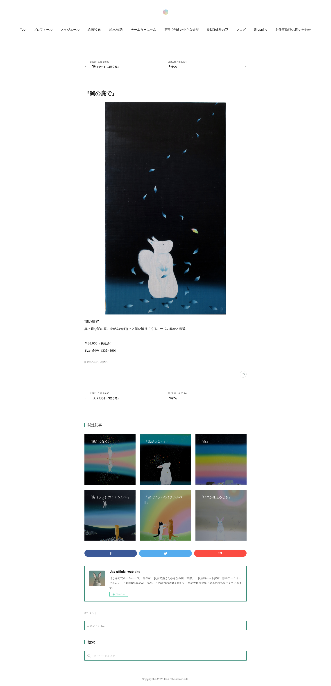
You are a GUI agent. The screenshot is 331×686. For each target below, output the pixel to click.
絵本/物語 (116, 29)
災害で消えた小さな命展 (181, 29)
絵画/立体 (94, 29)
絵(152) (103, 362)
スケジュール (70, 29)
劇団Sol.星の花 (217, 29)
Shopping (260, 29)
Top (22, 29)
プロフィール (43, 29)
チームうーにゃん (143, 29)
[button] (22, 30)
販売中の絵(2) (91, 362)
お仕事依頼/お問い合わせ (293, 29)
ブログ (241, 29)
